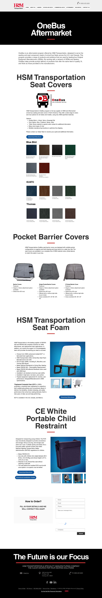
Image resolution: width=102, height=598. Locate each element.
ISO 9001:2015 (37, 588)
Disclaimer (53, 588)
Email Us (26, 573)
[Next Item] (82, 359)
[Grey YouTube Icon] (51, 582)
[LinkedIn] (55, 582)
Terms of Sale (21, 588)
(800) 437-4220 (85, 3)
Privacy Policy (80, 588)
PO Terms (29, 588)
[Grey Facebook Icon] (47, 582)
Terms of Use (46, 588)
